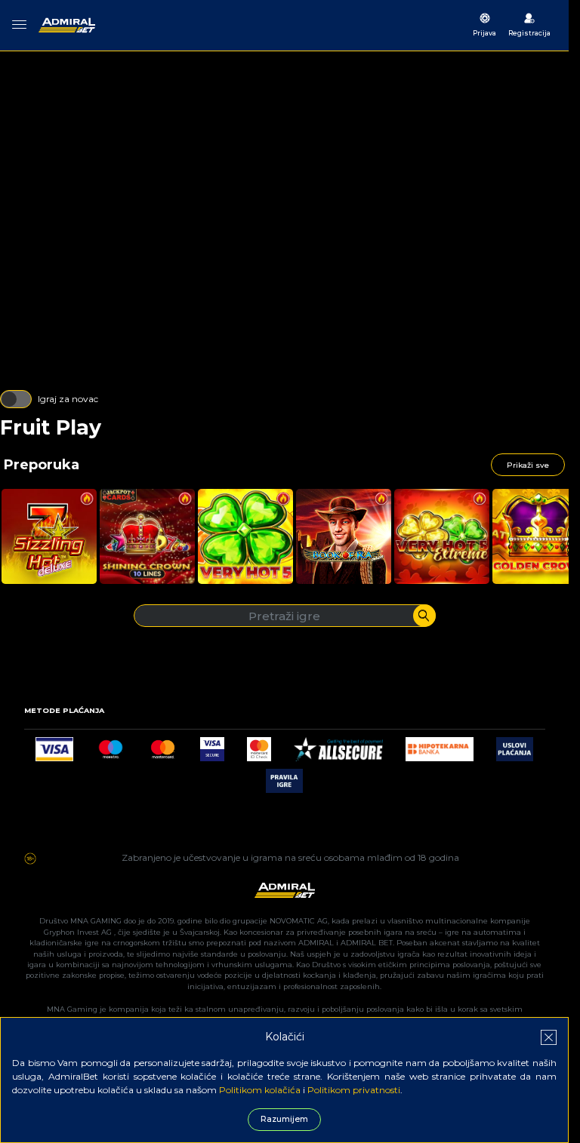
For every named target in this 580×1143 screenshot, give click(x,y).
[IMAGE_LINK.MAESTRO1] (111, 745)
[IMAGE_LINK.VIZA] (54, 745)
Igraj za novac (68, 398)
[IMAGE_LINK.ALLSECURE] (338, 745)
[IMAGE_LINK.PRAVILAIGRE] (284, 776)
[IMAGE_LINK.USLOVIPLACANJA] (515, 745)
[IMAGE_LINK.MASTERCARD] (163, 745)
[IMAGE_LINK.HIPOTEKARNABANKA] (439, 745)
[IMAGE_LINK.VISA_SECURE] (212, 745)
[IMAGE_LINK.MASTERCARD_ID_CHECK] (259, 745)
